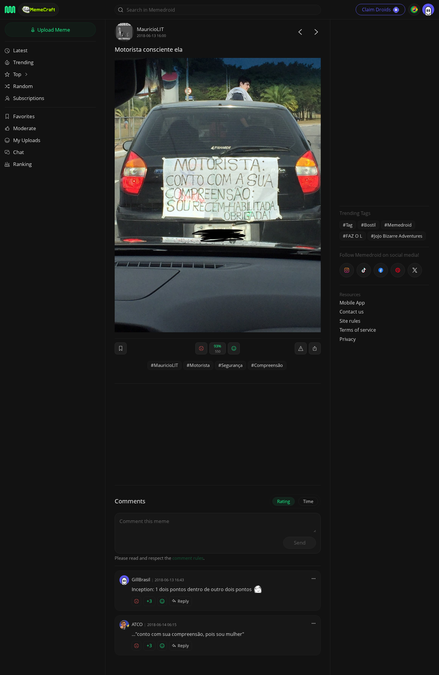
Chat (18, 152)
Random (23, 86)
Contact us (352, 311)
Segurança (231, 365)
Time (308, 501)
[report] (301, 348)
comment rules (187, 558)
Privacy (348, 339)
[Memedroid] (10, 9)
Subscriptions (28, 98)
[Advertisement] (384, 112)
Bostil (370, 225)
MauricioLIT (150, 29)
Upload (53, 29)
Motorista (200, 365)
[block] (315, 348)
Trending (23, 62)
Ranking (22, 164)
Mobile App (352, 302)
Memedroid (399, 225)
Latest (20, 50)
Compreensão (268, 365)
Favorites (24, 116)
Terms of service (358, 330)
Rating (283, 501)
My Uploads (26, 140)
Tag (349, 225)
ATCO (137, 624)
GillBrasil (141, 579)
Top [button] (17, 74)
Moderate (24, 128)
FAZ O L (354, 236)
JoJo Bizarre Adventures (398, 236)
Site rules (350, 321)
